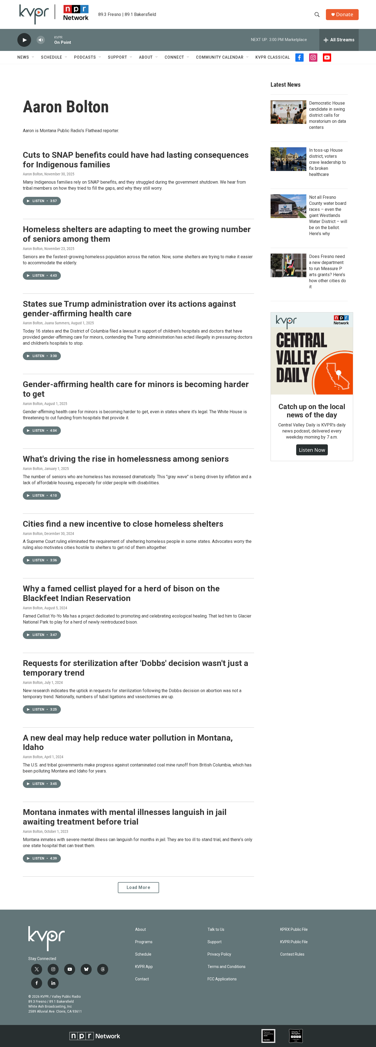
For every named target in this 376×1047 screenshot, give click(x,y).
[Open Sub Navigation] (33, 57)
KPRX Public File (294, 930)
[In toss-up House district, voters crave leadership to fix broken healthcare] (288, 159)
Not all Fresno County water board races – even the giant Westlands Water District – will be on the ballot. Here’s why (328, 215)
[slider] (49, 40)
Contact (142, 979)
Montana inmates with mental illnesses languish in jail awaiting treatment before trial (125, 816)
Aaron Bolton (33, 174)
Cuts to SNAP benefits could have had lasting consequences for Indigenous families (136, 159)
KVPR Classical (272, 57)
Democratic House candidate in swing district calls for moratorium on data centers (327, 115)
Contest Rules (292, 954)
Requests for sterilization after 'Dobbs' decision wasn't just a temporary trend (135, 668)
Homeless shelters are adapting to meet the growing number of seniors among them (137, 234)
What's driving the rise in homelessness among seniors (126, 459)
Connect (174, 57)
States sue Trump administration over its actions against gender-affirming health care (129, 308)
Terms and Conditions (227, 967)
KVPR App (144, 967)
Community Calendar (220, 57)
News (23, 57)
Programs (143, 942)
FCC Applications (222, 979)
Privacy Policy (219, 954)
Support (117, 57)
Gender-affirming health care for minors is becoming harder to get (136, 389)
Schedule (51, 57)
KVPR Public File (294, 942)
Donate (344, 14)
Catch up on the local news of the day (312, 411)
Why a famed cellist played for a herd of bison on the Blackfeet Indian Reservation (121, 593)
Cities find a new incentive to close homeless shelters (123, 524)
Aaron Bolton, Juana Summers (46, 323)
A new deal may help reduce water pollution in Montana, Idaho (128, 742)
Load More (139, 887)
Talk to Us (216, 930)
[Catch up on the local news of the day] (312, 353)
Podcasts (85, 57)
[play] (24, 40)
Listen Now (312, 450)
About (146, 57)
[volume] (40, 40)
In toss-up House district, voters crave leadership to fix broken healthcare (327, 162)
